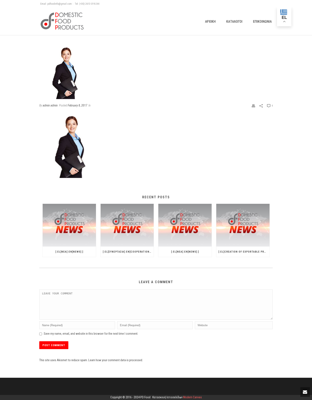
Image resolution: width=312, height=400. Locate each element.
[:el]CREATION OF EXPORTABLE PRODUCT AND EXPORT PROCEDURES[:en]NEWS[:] (244, 251)
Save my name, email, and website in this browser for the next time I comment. (91, 333)
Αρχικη (210, 22)
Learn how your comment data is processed (115, 360)
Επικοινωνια (262, 22)
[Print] (253, 105)
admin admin (50, 105)
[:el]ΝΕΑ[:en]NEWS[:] (69, 251)
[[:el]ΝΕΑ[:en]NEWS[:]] (69, 225)
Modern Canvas (192, 397)
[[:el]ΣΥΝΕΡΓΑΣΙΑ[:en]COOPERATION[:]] (127, 225)
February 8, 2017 (77, 105)
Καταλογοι (234, 22)
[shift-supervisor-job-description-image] (156, 72)
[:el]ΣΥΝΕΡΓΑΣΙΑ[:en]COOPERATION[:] (127, 251)
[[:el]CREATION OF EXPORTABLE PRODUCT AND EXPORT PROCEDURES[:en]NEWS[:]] (243, 225)
